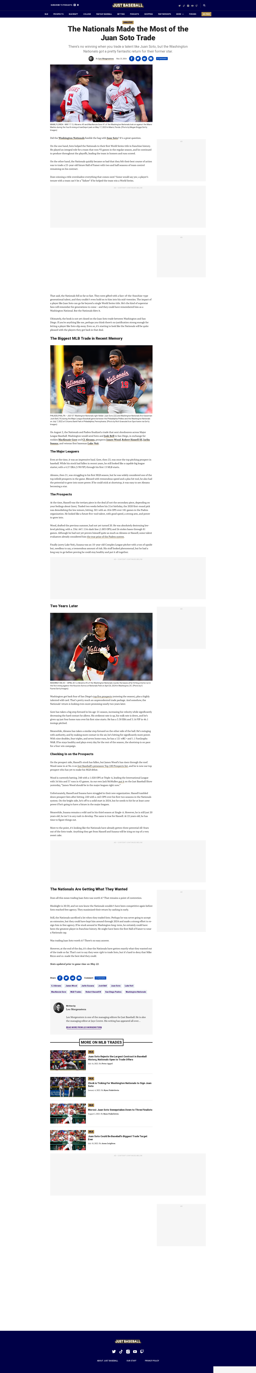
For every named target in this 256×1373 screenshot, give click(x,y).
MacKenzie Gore (67, 439)
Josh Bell (109, 435)
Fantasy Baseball (104, 14)
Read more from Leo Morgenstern (84, 1027)
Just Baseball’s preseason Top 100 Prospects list (103, 766)
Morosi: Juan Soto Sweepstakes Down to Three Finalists (120, 1109)
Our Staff (131, 1361)
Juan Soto (112, 138)
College (87, 14)
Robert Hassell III (132, 439)
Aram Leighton (108, 1143)
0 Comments (162, 58)
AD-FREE (206, 14)
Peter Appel (107, 1063)
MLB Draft (73, 14)
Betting (121, 14)
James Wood (113, 439)
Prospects (58, 14)
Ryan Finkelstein (111, 1090)
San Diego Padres (113, 992)
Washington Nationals (136, 992)
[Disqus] (128, 1288)
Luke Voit (93, 443)
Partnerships (164, 14)
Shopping (148, 14)
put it (121, 781)
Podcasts (134, 14)
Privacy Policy (152, 1361)
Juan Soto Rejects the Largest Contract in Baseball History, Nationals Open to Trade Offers (117, 1058)
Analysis (128, 22)
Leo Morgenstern (106, 58)
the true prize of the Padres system (105, 536)
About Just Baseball (107, 1361)
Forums (192, 14)
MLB (46, 14)
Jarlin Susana (87, 986)
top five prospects (102, 696)
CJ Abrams (88, 439)
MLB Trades (75, 992)
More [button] (178, 14)
